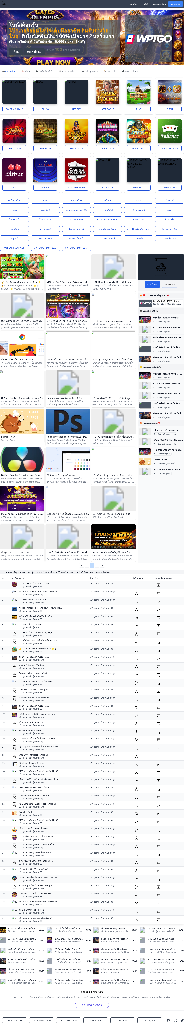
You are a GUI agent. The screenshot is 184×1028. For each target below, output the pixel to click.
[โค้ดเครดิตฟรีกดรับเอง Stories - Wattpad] (145, 441)
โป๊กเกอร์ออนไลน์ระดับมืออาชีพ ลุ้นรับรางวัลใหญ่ (58, 33)
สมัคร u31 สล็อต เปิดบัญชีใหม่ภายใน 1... (37, 616)
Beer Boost (107, 109)
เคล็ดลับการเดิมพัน (107, 229)
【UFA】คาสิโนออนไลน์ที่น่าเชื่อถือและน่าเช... (39, 746)
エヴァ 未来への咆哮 (41, 1020)
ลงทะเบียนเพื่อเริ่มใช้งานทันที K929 (34, 697)
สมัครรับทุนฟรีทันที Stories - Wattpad (36, 885)
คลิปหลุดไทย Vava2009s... (31, 730)
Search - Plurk (160, 459)
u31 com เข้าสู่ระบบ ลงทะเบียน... (34, 599)
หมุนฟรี (14, 238)
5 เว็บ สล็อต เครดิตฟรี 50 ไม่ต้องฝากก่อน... (37, 836)
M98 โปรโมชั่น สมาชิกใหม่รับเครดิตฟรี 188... (39, 771)
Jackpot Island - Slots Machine (171, 187)
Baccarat (45, 187)
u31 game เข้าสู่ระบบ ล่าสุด (78, 247)
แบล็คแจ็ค (107, 200)
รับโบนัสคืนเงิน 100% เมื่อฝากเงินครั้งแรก (166, 301)
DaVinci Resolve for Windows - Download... (39, 877)
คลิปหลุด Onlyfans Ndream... (32, 909)
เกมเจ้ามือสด (45, 210)
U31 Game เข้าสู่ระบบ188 (164, 464)
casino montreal (14, 1020)
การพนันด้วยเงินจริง (170, 238)
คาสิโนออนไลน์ (14, 200)
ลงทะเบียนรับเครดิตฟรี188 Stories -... (36, 795)
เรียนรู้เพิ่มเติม (34, 51)
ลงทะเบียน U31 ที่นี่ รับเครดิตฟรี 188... (36, 893)
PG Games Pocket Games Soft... (34, 673)
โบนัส (145, 4)
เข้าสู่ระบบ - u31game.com (31, 722)
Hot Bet (76, 109)
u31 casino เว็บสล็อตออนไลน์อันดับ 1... (36, 918)
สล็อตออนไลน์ (138, 210)
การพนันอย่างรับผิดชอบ (107, 219)
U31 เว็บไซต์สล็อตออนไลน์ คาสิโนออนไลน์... (39, 640)
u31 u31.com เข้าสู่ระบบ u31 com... (35, 583)
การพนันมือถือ (76, 219)
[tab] (9, 71)
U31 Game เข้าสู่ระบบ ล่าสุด (165, 434)
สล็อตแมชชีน (159, 4)
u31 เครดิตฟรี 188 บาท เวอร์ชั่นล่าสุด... (36, 681)
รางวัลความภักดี (107, 238)
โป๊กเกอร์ (170, 200)
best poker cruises (69, 1020)
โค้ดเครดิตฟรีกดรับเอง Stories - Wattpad (37, 803)
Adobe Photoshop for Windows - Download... (40, 607)
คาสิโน (133, 4)
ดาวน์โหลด (175, 4)
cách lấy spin (150, 1020)
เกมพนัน (45, 200)
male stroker (96, 1020)
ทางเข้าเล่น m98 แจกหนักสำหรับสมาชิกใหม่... (39, 591)
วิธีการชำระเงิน (45, 238)
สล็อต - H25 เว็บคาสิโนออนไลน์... (34, 656)
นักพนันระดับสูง (139, 219)
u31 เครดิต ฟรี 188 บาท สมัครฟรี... (34, 869)
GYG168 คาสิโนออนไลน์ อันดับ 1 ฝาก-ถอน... (39, 738)
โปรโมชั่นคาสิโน (169, 229)
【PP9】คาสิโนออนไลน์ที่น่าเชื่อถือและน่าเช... (39, 779)
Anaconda (45, 148)
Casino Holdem (76, 187)
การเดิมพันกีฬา (107, 210)
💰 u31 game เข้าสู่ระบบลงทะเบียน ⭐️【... (38, 648)
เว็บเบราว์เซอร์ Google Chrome (33, 828)
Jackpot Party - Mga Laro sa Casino (140, 187)
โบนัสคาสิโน (14, 219)
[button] (87, 565)
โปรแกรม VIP (45, 219)
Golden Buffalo (14, 109)
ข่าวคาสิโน (139, 238)
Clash (170, 109)
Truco (45, 109)
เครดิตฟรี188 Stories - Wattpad (33, 689)
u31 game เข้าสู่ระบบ (14, 247)
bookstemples (138, 148)
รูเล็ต (138, 200)
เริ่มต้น (16, 51)
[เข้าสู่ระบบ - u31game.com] (145, 431)
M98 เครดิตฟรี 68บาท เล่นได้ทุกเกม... (35, 787)
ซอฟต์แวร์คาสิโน (76, 238)
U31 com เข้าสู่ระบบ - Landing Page (35, 632)
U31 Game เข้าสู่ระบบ (161, 322)
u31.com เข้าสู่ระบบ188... (30, 624)
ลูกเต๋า (169, 210)
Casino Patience (169, 148)
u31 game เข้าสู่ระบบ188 (46, 247)
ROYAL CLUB (107, 187)
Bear (138, 109)
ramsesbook (76, 148)
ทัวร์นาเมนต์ (45, 229)
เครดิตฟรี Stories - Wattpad (32, 665)
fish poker (123, 1020)
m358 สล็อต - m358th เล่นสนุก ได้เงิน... (37, 714)
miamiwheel (107, 148)
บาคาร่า (14, 210)
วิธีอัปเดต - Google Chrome (31, 763)
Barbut (14, 187)
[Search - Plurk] (145, 461)
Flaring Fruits (14, 148)
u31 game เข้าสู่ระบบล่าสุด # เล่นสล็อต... (37, 844)
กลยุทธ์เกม (14, 229)
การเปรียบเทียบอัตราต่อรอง (139, 229)
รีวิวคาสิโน (170, 219)
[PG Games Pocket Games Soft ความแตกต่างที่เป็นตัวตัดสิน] (145, 329)
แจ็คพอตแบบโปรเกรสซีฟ (76, 210)
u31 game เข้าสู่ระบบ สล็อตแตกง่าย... (36, 852)
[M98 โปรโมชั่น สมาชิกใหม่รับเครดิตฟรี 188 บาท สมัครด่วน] (145, 349)
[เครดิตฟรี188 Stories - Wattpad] (145, 339)
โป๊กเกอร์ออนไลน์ (76, 229)
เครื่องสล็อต (76, 200)
